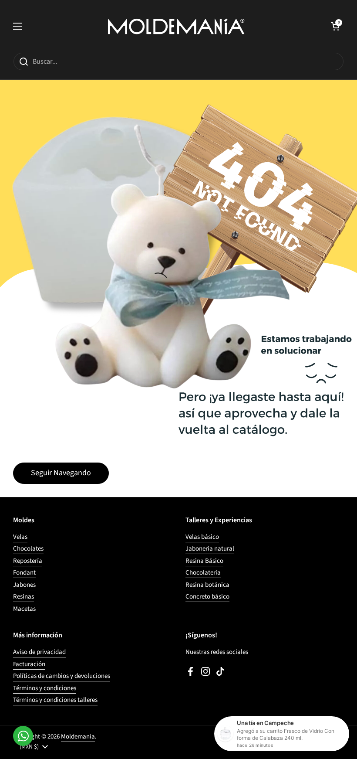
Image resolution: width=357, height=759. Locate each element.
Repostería (27, 560)
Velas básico (202, 536)
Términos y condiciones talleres (55, 700)
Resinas (23, 596)
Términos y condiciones (44, 688)
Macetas (24, 608)
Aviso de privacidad (39, 652)
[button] (335, 26)
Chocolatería (203, 572)
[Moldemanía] (176, 26)
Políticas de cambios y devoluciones (61, 676)
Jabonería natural (209, 548)
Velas (20, 536)
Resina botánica (207, 584)
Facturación (29, 664)
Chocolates (28, 548)
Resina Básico (204, 560)
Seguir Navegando (61, 472)
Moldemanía (78, 736)
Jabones (24, 584)
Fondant (24, 572)
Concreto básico (207, 596)
